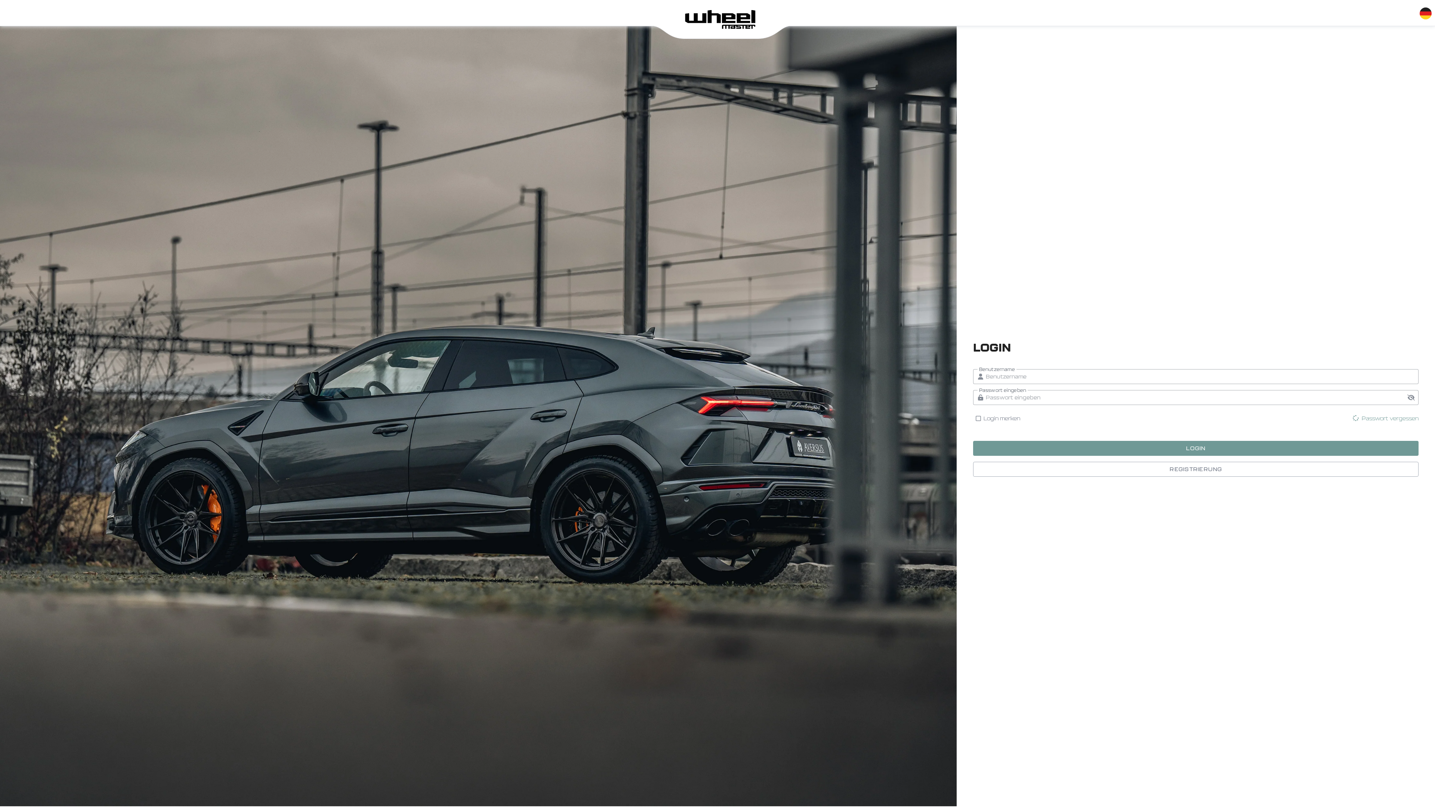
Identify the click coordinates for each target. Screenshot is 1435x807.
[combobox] (1425, 11)
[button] (1411, 398)
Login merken (1002, 418)
